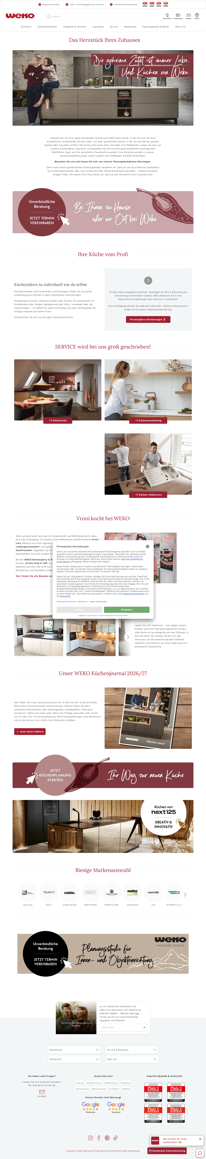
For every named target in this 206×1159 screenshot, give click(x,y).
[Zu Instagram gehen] (90, 1138)
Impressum (71, 1151)
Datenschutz (88, 1151)
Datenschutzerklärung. (160, 309)
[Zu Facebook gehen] (98, 1138)
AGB (80, 1151)
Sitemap (99, 1151)
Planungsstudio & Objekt (155, 26)
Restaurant (130, 26)
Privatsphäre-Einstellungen (146, 319)
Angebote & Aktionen (74, 26)
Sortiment (26, 26)
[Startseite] (20, 16)
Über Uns (180, 26)
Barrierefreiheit (112, 1151)
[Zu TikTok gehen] (115, 1138)
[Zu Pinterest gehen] (107, 1138)
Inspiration (98, 26)
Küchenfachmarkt (47, 26)
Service (114, 26)
